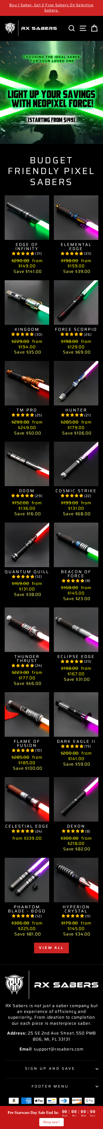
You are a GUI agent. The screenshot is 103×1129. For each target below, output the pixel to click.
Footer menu (50, 1086)
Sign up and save (50, 1068)
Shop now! (51, 1122)
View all (51, 948)
